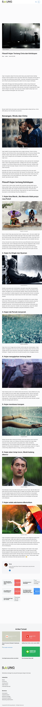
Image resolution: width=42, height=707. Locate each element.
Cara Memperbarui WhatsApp (27, 583)
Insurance (4, 681)
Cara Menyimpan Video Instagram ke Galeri (8, 582)
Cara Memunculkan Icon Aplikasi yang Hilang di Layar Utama (27, 591)
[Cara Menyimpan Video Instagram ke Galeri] (17, 582)
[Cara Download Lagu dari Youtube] (17, 598)
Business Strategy (6, 696)
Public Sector (5, 684)
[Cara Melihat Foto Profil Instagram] (17, 591)
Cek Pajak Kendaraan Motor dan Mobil (10, 658)
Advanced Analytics (6, 698)
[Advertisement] (21, 12)
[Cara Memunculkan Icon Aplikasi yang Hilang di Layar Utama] (37, 591)
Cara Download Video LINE (27, 658)
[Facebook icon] (10, 570)
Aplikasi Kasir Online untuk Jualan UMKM (30, 643)
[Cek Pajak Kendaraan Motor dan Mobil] (11, 652)
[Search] (36, 1)
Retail (3, 679)
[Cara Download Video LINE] (31, 652)
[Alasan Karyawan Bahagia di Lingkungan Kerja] (11, 636)
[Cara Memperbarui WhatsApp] (37, 581)
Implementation (5, 694)
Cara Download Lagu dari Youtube (8, 599)
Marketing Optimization (7, 699)
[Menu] (39, 2)
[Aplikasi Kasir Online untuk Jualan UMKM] (31, 636)
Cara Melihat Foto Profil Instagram (7, 591)
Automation (4, 693)
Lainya (6, 56)
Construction (5, 683)
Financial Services (6, 686)
